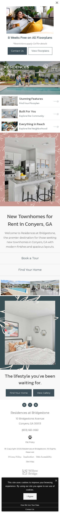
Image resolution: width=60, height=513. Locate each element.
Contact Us (29, 509)
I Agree (30, 496)
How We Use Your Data (30, 505)
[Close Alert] (57, 3)
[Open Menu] (54, 67)
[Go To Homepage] (16, 68)
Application (28, 457)
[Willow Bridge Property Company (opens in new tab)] (30, 474)
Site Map (30, 461)
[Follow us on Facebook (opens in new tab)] (30, 405)
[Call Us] (45, 67)
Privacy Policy (14, 457)
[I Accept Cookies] (56, 481)
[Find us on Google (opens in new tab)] (36, 405)
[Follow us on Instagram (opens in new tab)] (24, 405)
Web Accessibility (44, 457)
